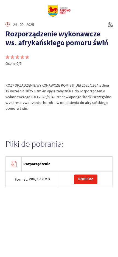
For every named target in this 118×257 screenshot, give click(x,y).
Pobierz (85, 179)
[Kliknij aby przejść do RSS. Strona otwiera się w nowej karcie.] (110, 24)
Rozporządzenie (36, 164)
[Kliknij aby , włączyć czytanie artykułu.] (9, 74)
